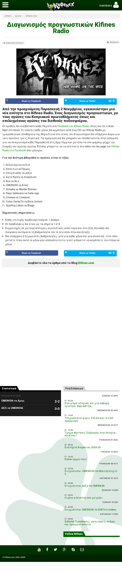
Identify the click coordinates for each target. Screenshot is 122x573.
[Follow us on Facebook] (47, 549)
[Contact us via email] (82, 549)
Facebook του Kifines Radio (73, 126)
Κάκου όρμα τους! (76, 459)
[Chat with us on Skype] (73, 549)
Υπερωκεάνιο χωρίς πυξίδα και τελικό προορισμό (89, 419)
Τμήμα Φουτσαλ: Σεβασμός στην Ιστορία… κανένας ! (91, 434)
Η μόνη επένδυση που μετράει (84, 497)
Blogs (18, 16)
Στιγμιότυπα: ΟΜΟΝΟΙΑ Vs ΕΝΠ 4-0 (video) (90, 509)
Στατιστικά (9, 388)
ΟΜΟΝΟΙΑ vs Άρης (12, 400)
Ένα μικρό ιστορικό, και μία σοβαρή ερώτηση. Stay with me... (87, 404)
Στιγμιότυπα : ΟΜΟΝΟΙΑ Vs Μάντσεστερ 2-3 (91, 472)
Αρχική (8, 16)
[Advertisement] (61, 282)
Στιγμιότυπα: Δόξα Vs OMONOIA (85, 486)
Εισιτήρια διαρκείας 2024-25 (83, 447)
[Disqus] (61, 339)
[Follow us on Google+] (64, 549)
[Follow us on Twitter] (55, 549)
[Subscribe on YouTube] (39, 549)
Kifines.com (31, 16)
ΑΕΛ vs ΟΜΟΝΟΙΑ (12, 408)
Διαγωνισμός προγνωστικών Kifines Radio (61, 28)
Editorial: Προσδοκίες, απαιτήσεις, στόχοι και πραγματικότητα (90, 523)
